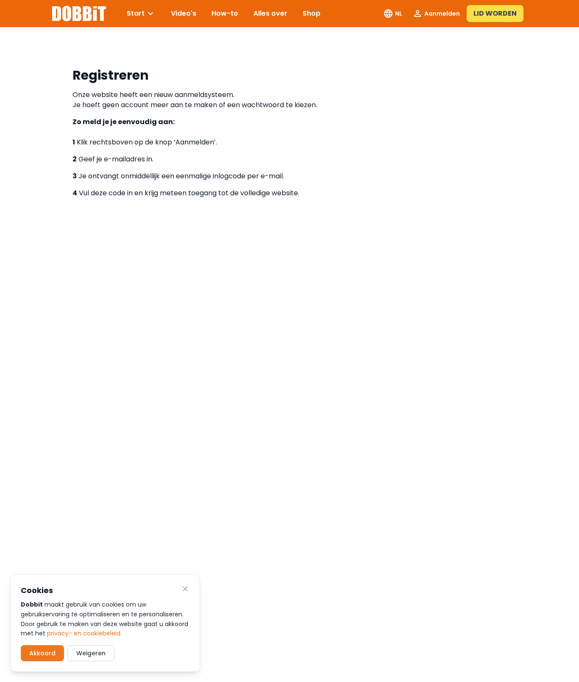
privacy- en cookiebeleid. (84, 633)
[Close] (185, 589)
